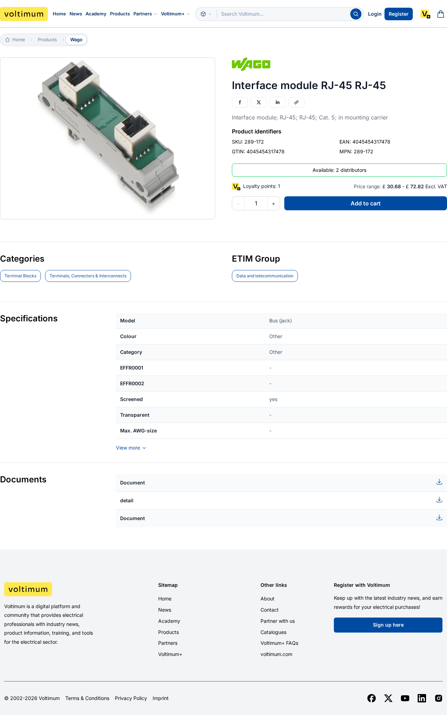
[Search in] (206, 14)
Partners (142, 13)
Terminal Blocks (20, 275)
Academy (96, 13)
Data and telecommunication (264, 275)
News (75, 13)
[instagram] (438, 698)
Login (375, 14)
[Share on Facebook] (240, 102)
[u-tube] (405, 698)
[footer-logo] (56, 589)
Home (59, 13)
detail (126, 500)
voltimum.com (276, 654)
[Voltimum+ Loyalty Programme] (425, 14)
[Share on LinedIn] (278, 102)
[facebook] (371, 698)
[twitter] (388, 698)
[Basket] (440, 14)
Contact (270, 610)
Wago (76, 39)
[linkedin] (422, 698)
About (267, 598)
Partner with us (278, 621)
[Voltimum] (24, 14)
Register (399, 14)
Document (132, 483)
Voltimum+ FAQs (279, 643)
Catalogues (273, 632)
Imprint (161, 698)
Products (120, 13)
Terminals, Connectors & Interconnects (88, 275)
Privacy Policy (131, 698)
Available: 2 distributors (339, 170)
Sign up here (388, 625)
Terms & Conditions (87, 698)
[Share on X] (259, 102)
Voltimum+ (173, 13)
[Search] (355, 14)
